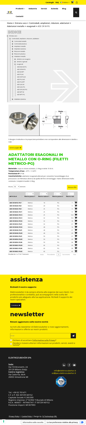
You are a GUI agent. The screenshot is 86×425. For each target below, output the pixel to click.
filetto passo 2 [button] (57, 196)
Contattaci (15, 305)
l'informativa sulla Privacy (43, 340)
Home (10, 23)
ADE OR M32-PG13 (16, 218)
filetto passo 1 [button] (29, 196)
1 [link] (58, 254)
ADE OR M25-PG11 (16, 212)
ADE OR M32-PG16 (16, 221)
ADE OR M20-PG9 (15, 206)
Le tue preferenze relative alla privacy (62, 422)
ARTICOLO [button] (13, 196)
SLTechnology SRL (49, 416)
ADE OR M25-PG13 (16, 215)
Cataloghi (50, 2)
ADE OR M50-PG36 (16, 242)
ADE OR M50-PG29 (16, 239)
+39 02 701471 (19, 392)
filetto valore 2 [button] (71, 196)
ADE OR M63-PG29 (16, 245)
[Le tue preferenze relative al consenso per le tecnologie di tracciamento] (4, 421)
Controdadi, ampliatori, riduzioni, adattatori (49, 23)
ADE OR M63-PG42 (16, 251)
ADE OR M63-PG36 (16, 248)
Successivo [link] (66, 254)
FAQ (57, 2)
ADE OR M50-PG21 (16, 236)
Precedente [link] (51, 254)
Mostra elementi (16, 187)
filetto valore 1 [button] (43, 196)
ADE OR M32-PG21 (16, 224)
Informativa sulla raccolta (33, 422)
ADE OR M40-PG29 (16, 233)
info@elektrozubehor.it (65, 370)
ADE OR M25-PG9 (15, 209)
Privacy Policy (14, 416)
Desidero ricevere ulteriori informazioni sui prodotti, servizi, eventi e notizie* (44, 344)
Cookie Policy (27, 416)
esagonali (31, 26)
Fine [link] (74, 254)
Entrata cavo (21, 23)
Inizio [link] (42, 254)
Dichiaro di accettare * (34, 340)
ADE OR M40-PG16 (16, 227)
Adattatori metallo (15, 26)
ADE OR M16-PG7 (15, 203)
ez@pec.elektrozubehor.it (64, 373)
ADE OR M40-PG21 (16, 230)
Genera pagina (15, 148)
